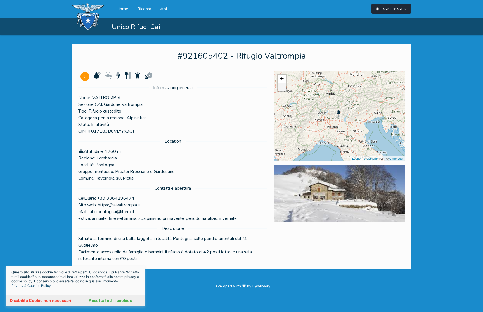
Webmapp (371, 158)
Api (163, 9)
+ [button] (282, 78)
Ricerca (144, 9)
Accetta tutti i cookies (110, 300)
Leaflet (356, 158)
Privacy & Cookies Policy (31, 286)
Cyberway (396, 158)
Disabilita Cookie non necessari (40, 300)
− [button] (282, 87)
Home (122, 9)
